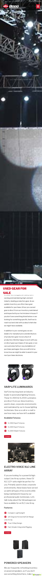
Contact (7, 436)
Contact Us (38, 1)
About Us (31, 1)
